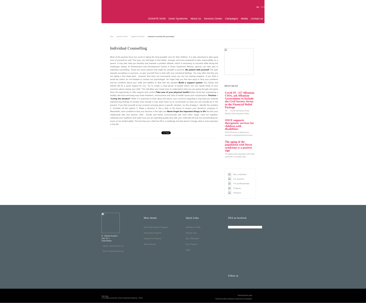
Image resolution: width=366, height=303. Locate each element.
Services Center (213, 18)
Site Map (105, 296)
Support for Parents (138, 36)
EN (262, 7)
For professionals (241, 183)
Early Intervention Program (156, 227)
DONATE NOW (157, 18)
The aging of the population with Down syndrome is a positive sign (238, 146)
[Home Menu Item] (146, 18)
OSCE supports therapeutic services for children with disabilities (239, 124)
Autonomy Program (152, 233)
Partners (237, 193)
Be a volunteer (240, 174)
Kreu (111, 36)
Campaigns (231, 18)
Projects (237, 188)
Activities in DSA (193, 227)
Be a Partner (191, 244)
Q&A (188, 250)
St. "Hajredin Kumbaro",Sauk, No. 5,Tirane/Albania (110, 238)
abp (250, 295)
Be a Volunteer (192, 238)
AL (257, 7)
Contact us (257, 18)
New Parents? (150, 244)
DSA (111, 12)
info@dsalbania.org (115, 251)
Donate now (191, 233)
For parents (238, 179)
